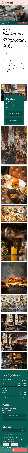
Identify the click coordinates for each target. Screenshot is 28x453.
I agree (6, 444)
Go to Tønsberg (8, 450)
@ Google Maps (14, 415)
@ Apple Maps (14, 419)
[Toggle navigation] (3, 22)
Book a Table (23, 23)
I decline (14, 444)
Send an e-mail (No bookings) (14, 431)
